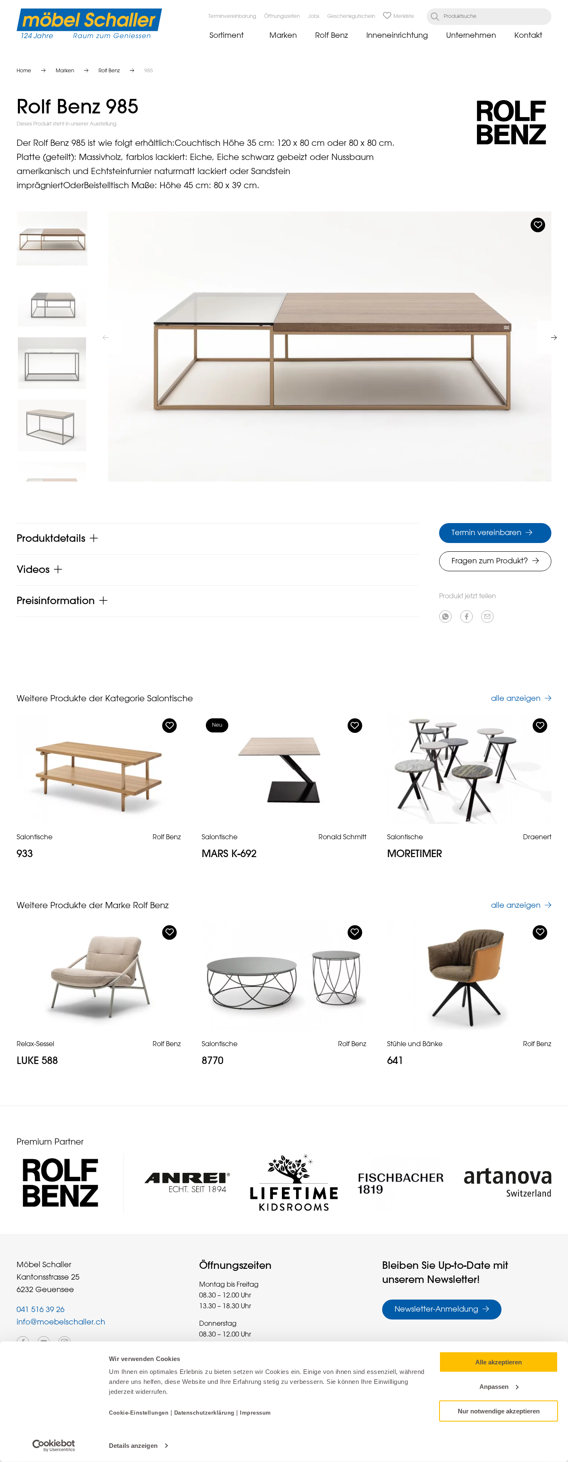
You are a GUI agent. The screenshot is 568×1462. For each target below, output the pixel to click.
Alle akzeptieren (498, 1362)
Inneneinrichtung (397, 35)
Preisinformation (56, 601)
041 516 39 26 (40, 1310)
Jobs (313, 16)
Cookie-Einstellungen (139, 1413)
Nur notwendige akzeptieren (499, 1410)
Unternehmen (471, 35)
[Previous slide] (105, 337)
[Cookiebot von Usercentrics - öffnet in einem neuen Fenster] (53, 1446)
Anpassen (494, 1386)
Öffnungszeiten (282, 16)
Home (24, 71)
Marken (283, 35)
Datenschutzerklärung (204, 1413)
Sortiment (227, 35)
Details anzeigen (133, 1445)
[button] (52, 238)
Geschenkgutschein (351, 16)
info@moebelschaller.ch (61, 1322)
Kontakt (528, 35)
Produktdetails (51, 539)
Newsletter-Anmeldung (436, 1309)
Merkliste (403, 16)
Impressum (255, 1413)
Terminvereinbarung (232, 16)
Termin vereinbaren (486, 533)
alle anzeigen (516, 699)
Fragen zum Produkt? (490, 561)
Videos (33, 570)
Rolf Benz (331, 35)
